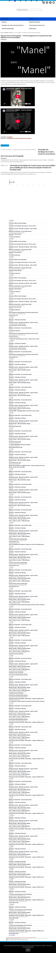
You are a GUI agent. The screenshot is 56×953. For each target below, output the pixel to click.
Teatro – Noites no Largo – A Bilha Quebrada (19, 520)
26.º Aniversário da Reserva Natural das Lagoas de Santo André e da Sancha (27, 604)
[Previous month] (10, 180)
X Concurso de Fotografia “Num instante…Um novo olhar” (22, 225)
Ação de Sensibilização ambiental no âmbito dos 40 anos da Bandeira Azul (26, 544)
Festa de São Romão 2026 (15, 426)
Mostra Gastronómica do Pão (15, 447)
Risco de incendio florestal (53, 15)
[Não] (54, 948)
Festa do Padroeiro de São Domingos (17, 325)
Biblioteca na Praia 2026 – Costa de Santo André (20, 231)
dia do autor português (25, 138)
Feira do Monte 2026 (13, 902)
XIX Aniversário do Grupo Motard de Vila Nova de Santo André (23, 312)
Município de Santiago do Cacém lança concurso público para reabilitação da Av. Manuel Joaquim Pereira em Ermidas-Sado (32, 167)
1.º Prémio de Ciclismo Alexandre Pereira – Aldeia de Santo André (24, 339)
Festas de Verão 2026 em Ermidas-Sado (18, 539)
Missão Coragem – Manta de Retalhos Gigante (19, 370)
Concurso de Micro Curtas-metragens (17, 223)
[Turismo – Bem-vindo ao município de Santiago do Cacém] (17, 939)
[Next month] (10, 184)
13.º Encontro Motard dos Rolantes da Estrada (19, 444)
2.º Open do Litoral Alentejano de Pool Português (20, 894)
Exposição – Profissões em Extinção (17, 319)
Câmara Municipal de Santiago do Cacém (17, 4)
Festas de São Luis (13, 315)
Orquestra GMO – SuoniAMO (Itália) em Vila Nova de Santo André (24, 410)
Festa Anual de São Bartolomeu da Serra (18, 674)
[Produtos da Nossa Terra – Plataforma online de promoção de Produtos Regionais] (21, 937)
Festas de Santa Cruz (14, 541)
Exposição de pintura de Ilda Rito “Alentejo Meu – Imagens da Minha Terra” (26, 698)
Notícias (10, 137)
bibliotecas (11, 138)
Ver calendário (12, 935)
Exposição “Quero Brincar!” (15, 234)
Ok (28, 950)
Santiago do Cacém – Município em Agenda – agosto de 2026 (23, 322)
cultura (17, 138)
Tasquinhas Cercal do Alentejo (16, 653)
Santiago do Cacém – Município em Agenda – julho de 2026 (23, 228)
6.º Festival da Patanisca (14, 236)
